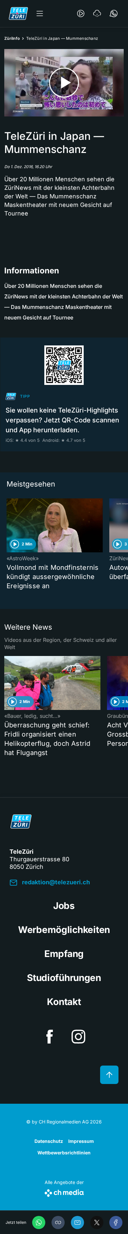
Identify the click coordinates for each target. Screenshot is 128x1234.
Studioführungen (64, 977)
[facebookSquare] (49, 1036)
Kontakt (64, 1001)
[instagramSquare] (78, 1036)
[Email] (77, 1222)
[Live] (81, 13)
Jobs (64, 905)
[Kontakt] (113, 13)
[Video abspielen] (64, 82)
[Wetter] (97, 13)
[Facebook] (115, 1222)
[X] (96, 1222)
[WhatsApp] (38, 1222)
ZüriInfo (12, 38)
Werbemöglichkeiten (64, 929)
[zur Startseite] (18, 13)
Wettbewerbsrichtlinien (64, 1152)
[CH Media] (64, 1191)
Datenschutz (48, 1141)
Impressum (81, 1141)
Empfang (64, 953)
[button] (58, 1222)
